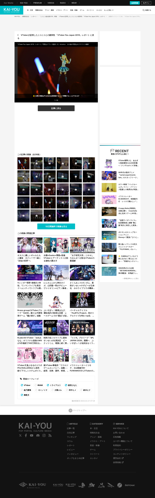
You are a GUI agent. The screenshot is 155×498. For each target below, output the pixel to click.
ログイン (146, 3)
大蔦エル (58, 390)
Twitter (20, 435)
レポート (34, 16)
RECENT (121, 151)
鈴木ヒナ (87, 390)
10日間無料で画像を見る (56, 226)
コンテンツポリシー (122, 454)
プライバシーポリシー (122, 449)
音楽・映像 (95, 445)
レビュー (71, 449)
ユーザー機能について (122, 441)
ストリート (95, 454)
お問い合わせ (119, 432)
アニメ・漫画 (96, 437)
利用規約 (117, 445)
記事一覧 (71, 428)
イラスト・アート (97, 441)
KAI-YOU (17, 16)
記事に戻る (56, 108)
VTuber (26, 385)
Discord (37, 435)
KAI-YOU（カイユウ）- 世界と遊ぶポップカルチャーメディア (11, 10)
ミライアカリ (55, 385)
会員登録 (134, 3)
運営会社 (117, 458)
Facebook (26, 435)
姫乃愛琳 (27, 390)
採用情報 (117, 462)
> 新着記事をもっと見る (131, 278)
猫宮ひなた (72, 385)
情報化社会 (25, 16)
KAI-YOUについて (121, 428)
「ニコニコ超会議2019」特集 (48, 16)
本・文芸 (94, 428)
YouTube (31, 435)
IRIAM (40, 385)
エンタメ (94, 458)
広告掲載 (117, 437)
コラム (70, 441)
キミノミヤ (42, 390)
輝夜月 (26, 395)
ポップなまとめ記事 (75, 458)
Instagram (44, 435)
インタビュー (73, 454)
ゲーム (93, 449)
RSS (50, 435)
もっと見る (107, 10)
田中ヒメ (72, 390)
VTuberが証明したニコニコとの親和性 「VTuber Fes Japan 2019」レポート (82, 16)
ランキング (72, 437)
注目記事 (71, 432)
